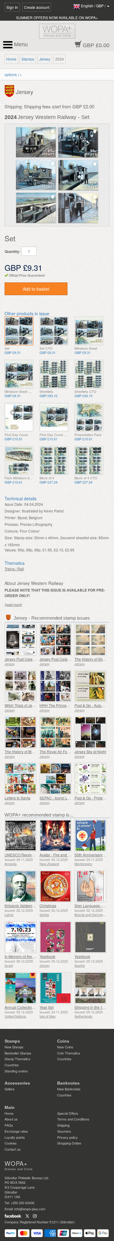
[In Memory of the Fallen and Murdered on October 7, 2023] (20, 937)
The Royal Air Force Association (66, 751)
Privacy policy (67, 1137)
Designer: (13, 510)
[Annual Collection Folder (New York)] (20, 988)
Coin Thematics (68, 1052)
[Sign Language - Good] (90, 886)
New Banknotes (69, 1088)
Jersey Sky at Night (90, 751)
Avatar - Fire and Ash (57, 854)
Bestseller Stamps (18, 1052)
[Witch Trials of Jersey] (20, 686)
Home (11, 58)
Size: (9, 537)
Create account (36, 7)
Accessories (17, 1083)
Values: (11, 549)
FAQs (9, 1125)
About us (11, 1119)
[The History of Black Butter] (20, 732)
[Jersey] (10, 90)
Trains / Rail (14, 568)
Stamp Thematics (17, 1058)
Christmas (48, 905)
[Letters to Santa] (20, 779)
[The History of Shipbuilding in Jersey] (90, 640)
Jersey (44, 58)
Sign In (12, 7)
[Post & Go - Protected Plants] (90, 779)
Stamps (28, 58)
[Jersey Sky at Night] (90, 732)
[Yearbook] (55, 937)
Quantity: (12, 251)
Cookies (11, 1143)
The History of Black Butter (26, 751)
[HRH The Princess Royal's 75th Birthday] (55, 686)
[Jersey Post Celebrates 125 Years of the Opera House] (20, 640)
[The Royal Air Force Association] (55, 732)
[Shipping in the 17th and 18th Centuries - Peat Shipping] (90, 988)
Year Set (47, 1007)
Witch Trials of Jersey (22, 705)
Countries (12, 1064)
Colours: (12, 530)
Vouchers (64, 1131)
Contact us (13, 1149)
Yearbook (47, 956)
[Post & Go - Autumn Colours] (90, 686)
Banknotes (68, 1083)
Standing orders (16, 1070)
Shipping (63, 1125)
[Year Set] (55, 988)
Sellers (10, 1088)
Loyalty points (15, 1137)
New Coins (65, 1046)
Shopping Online (69, 1143)
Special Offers (67, 1113)
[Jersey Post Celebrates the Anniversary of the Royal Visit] (55, 640)
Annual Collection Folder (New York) (35, 1007)
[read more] (13, 604)
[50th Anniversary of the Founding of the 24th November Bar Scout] (90, 835)
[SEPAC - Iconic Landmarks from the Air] (55, 779)
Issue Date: (14, 504)
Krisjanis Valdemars (21, 905)
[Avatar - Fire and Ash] (55, 835)
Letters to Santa (17, 797)
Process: (12, 524)
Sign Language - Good (93, 905)
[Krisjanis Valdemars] (20, 886)
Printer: (10, 517)
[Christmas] (55, 886)
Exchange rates (16, 1131)
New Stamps (14, 1046)
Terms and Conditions (73, 1119)
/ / (93, 5)
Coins (63, 1041)
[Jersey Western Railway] (19, 330)
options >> (13, 74)
